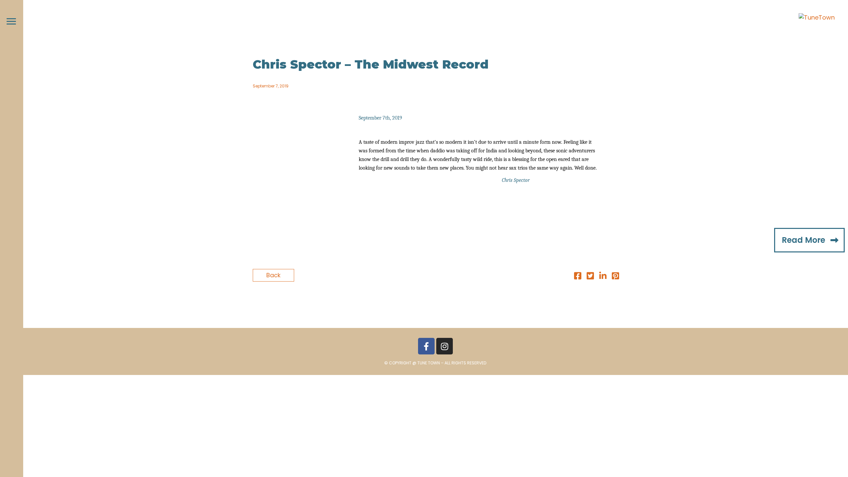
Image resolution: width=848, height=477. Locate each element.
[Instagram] (444, 346)
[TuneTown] (817, 17)
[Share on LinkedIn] (603, 277)
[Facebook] (426, 346)
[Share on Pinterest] (615, 277)
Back (273, 275)
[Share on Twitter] (590, 277)
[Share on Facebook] (577, 277)
